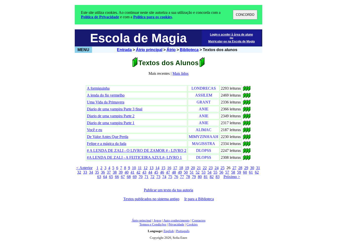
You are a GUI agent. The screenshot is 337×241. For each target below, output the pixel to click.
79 (194, 177)
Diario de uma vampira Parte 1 (110, 123)
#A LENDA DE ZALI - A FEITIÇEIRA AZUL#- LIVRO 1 (134, 157)
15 (163, 168)
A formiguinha (98, 88)
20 (193, 168)
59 (239, 172)
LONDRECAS (203, 88)
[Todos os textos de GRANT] (244, 103)
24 (217, 168)
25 (223, 168)
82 (212, 177)
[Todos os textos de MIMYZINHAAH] (244, 138)
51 (192, 172)
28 (240, 168)
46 (162, 172)
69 (135, 177)
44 (150, 172)
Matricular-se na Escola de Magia (231, 41)
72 (152, 177)
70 (141, 177)
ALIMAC (203, 130)
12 (146, 168)
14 (157, 168)
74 (164, 177)
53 (204, 172)
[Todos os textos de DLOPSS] (244, 152)
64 (105, 177)
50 (186, 172)
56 (221, 172)
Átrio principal (149, 50)
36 (103, 172)
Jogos (157, 220)
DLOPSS (203, 150)
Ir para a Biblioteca (199, 199)
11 (140, 168)
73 (158, 177)
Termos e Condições (152, 224)
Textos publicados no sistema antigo (151, 199)
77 (182, 177)
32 (79, 172)
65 (111, 177)
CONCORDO (245, 15)
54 (209, 172)
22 (205, 168)
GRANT (204, 102)
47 (168, 172)
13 (151, 168)
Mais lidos (180, 73)
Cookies (192, 224)
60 (245, 172)
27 (234, 168)
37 (109, 172)
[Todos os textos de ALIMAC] (244, 131)
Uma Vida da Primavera (105, 102)
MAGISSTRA (203, 143)
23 (211, 168)
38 (115, 172)
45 (156, 172)
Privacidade (176, 224)
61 (251, 172)
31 (258, 168)
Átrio (171, 50)
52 (198, 172)
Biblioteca (189, 50)
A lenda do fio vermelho (106, 95)
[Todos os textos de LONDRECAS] (244, 89)
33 (85, 172)
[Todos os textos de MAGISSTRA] (244, 145)
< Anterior (84, 168)
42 (138, 172)
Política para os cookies (152, 17)
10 (134, 168)
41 (132, 172)
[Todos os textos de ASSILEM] (244, 96)
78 (188, 177)
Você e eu (94, 130)
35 (97, 172)
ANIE (203, 109)
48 (174, 172)
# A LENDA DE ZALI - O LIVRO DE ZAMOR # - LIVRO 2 (136, 150)
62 (257, 172)
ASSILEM (203, 95)
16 (169, 168)
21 (199, 168)
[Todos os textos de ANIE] (244, 110)
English (169, 231)
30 (252, 168)
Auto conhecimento (176, 220)
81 (206, 177)
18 (181, 168)
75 (170, 177)
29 (246, 168)
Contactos (199, 220)
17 (175, 168)
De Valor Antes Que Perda (107, 137)
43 (144, 172)
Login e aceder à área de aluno (231, 34)
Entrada (124, 50)
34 (91, 172)
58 (233, 172)
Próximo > (232, 177)
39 (121, 172)
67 (123, 177)
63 (99, 177)
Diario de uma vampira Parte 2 (110, 116)
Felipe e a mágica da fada (106, 143)
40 (127, 172)
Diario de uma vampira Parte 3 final (114, 109)
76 (176, 177)
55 (215, 172)
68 (129, 177)
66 (117, 177)
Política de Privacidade (100, 17)
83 (218, 177)
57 (227, 172)
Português (182, 231)
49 (180, 172)
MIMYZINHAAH (203, 137)
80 (200, 177)
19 (187, 168)
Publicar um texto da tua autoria (168, 190)
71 (147, 177)
